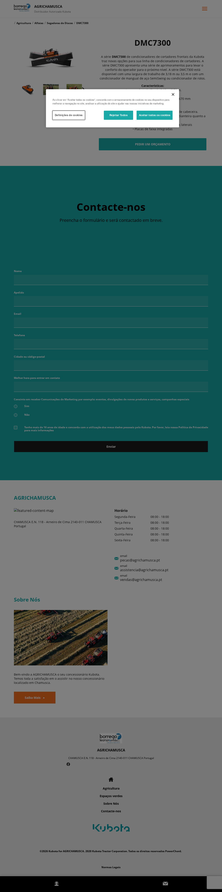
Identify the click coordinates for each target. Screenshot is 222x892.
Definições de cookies (69, 115)
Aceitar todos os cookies (154, 115)
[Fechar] (173, 94)
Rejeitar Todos (118, 115)
